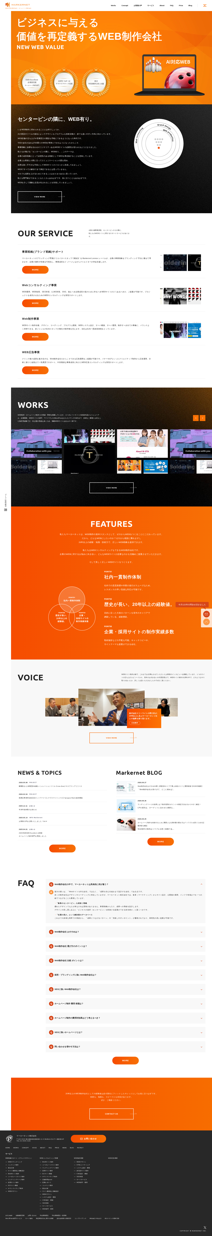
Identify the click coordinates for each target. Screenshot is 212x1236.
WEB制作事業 (78, 1158)
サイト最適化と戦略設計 (16, 1171)
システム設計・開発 (49, 1197)
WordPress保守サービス (14, 1218)
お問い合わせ (90, 1139)
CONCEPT (25, 1147)
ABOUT (42, 1147)
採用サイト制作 (13, 1182)
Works (113, 5)
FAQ (171, 5)
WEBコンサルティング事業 (49, 1158)
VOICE (34, 1147)
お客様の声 (138, 5)
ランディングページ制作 (16, 1179)
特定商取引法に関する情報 (44, 1218)
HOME (8, 1147)
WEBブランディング (15, 1162)
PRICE (57, 1147)
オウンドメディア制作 (15, 1188)
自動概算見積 (20, 1215)
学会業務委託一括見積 (59, 1215)
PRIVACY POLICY (95, 1218)
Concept (124, 5)
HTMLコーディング (83, 1165)
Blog (190, 5)
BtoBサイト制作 (13, 1173)
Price (181, 5)
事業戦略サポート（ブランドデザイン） (19, 1158)
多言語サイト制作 (83, 1171)
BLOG (72, 1147)
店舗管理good (47, 1179)
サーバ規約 (29, 1218)
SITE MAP (9, 1215)
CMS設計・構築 (47, 1200)
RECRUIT (80, 1147)
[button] (196, 418)
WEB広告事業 (113, 1158)
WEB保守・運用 (47, 1209)
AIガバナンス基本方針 (112, 1218)
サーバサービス (47, 1206)
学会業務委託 (44, 1215)
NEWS (64, 1147)
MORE (35, 270)
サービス (150, 5)
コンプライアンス (80, 1218)
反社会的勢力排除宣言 (64, 1218)
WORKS (16, 1147)
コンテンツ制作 (13, 1165)
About (162, 5)
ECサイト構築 (13, 1185)
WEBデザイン (13, 1191)
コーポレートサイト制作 (16, 1176)
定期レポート (46, 1182)
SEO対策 (45, 1203)
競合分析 (11, 1168)
